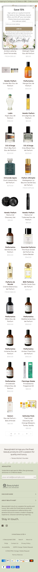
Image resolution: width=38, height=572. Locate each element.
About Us (29, 539)
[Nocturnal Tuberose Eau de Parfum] (28, 201)
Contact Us (14, 543)
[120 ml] (28, 70)
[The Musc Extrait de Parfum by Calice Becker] (28, 236)
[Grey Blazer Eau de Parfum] (28, 134)
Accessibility (6, 547)
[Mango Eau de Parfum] (28, 70)
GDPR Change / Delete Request (23, 547)
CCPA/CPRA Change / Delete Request (17, 551)
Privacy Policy (25, 543)
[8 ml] (28, 370)
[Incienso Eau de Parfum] (10, 338)
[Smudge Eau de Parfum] (28, 102)
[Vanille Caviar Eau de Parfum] (28, 271)
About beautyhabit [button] (9, 500)
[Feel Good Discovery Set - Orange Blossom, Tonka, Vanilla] (28, 405)
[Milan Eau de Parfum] (10, 305)
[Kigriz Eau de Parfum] (10, 102)
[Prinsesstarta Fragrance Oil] (28, 370)
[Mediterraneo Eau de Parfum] (28, 305)
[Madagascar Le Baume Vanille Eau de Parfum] (28, 167)
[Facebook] (3, 526)
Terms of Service (17, 555)
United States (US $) (18, 534)
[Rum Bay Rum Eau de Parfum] (10, 134)
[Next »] (31, 434)
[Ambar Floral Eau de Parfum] (28, 338)
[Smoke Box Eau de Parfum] (10, 70)
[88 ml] (10, 167)
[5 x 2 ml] (10, 70)
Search (21, 539)
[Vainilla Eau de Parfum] (10, 236)
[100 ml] (10, 102)
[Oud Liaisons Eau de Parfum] (10, 167)
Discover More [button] (7, 494)
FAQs (6, 543)
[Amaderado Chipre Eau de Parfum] (10, 370)
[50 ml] (10, 134)
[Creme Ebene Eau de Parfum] (10, 271)
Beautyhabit (8, 539)
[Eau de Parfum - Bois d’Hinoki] (10, 405)
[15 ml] (28, 102)
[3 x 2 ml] (10, 201)
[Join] (33, 477)
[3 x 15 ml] (28, 405)
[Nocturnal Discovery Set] (10, 201)
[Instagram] (7, 526)
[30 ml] (28, 236)
